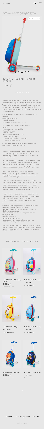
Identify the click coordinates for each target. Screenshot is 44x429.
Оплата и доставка (22, 416)
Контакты (36, 416)
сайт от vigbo (22, 423)
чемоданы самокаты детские (23, 12)
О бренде (8, 416)
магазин (5, 12)
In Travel (6, 4)
